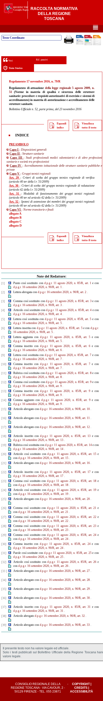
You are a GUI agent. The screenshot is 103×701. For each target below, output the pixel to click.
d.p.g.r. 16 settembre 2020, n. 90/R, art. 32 (60, 616)
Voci (10, 60)
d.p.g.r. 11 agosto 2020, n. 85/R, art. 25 (68, 553)
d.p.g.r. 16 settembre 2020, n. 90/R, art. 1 (37, 287)
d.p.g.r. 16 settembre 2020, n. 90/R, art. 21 (43, 512)
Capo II (15, 153)
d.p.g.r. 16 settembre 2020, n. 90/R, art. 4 (37, 314)
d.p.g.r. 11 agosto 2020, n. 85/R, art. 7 (68, 355)
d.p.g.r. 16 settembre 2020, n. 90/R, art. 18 (43, 485)
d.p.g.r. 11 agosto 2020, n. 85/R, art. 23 (71, 526)
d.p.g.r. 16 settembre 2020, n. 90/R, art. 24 (43, 539)
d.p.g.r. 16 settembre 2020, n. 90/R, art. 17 (38, 476)
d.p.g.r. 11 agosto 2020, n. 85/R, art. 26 (71, 562)
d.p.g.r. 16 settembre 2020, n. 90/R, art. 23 (43, 530)
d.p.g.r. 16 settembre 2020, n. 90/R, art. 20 (65, 499)
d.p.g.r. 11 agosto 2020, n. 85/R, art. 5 (68, 319)
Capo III (17, 157)
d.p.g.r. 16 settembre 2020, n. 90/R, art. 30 (65, 598)
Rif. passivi (42, 59)
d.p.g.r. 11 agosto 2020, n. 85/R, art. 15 (71, 454)
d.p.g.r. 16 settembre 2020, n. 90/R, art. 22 (43, 521)
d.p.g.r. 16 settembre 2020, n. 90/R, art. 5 (37, 323)
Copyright (81, 684)
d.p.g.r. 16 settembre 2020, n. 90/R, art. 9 (37, 386)
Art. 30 (14, 185)
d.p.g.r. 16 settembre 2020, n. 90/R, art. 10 (65, 409)
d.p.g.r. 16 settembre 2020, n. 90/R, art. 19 (43, 494)
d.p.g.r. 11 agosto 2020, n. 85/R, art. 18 (71, 481)
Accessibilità (81, 691)
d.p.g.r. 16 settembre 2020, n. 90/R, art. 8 (37, 377)
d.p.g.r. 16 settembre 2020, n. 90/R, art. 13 (38, 440)
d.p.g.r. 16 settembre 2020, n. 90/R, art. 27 (65, 571)
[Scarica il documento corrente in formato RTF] (80, 43)
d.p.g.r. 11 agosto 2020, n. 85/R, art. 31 (65, 607)
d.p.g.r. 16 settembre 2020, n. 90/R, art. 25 (38, 557)
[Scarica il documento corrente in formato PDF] (88, 44)
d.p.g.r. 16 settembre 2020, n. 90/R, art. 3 (37, 305)
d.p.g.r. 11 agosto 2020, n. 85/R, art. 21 (71, 508)
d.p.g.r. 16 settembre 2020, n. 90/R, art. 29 (65, 589)
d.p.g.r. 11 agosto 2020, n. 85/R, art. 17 (65, 472)
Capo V (15, 173)
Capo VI (16, 209)
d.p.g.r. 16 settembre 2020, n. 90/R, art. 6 (37, 350)
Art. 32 (14, 201)
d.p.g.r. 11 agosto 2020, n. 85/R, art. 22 (71, 517)
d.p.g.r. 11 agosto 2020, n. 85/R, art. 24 (71, 535)
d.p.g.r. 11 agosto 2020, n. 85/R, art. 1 (67, 283)
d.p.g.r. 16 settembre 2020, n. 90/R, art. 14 (38, 449)
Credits (81, 688)
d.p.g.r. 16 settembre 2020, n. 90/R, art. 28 (65, 580)
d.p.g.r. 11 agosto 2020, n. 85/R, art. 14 (68, 445)
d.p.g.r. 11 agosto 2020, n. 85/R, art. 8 (69, 373)
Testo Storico (15, 68)
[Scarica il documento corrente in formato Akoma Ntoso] (97, 44)
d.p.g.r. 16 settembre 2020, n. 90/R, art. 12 (65, 427)
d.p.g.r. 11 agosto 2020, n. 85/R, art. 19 (71, 490)
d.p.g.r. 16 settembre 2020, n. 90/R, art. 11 (65, 418)
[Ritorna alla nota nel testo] (9, 283)
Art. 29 (14, 177)
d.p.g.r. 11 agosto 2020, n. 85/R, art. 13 (65, 436)
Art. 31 (15, 193)
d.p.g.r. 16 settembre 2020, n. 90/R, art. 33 (65, 625)
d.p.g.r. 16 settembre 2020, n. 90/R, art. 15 (43, 458)
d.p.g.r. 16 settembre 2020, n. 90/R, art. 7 (37, 359)
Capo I (14, 149)
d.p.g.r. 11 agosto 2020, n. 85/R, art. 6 (65, 346)
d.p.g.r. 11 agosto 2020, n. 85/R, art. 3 (69, 301)
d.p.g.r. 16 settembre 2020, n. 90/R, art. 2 (62, 292)
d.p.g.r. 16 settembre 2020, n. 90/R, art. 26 (43, 566)
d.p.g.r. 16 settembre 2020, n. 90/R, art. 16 (65, 463)
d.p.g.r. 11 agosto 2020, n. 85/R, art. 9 (69, 382)
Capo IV (16, 165)
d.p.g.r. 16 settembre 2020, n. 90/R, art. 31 (38, 611)
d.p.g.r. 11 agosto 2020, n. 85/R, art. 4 (69, 310)
